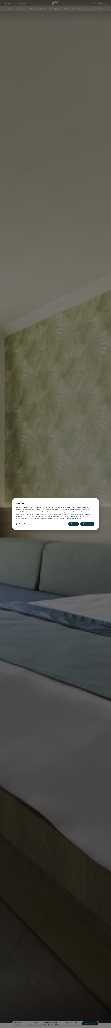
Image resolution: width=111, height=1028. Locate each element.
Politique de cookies (75, 518)
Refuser (73, 524)
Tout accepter (87, 524)
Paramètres (23, 524)
